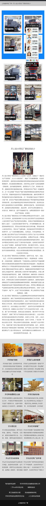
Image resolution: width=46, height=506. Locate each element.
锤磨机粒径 (31, 487)
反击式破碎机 (10, 78)
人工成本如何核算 (34, 496)
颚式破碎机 (9, 29)
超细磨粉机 (29, 97)
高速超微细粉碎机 (31, 492)
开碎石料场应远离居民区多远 (14, 496)
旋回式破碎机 (30, 78)
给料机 (7, 137)
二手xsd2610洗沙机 (17, 487)
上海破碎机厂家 (7, 3)
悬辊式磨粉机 (10, 117)
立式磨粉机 (9, 49)
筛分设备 (28, 117)
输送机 (27, 137)
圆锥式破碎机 (10, 97)
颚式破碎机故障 (10, 484)
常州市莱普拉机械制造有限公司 (30, 484)
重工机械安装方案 (15, 492)
